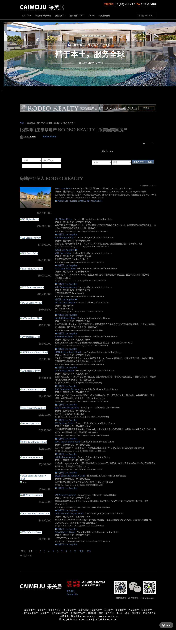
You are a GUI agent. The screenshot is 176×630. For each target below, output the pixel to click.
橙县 (127, 613)
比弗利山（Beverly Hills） (91, 201)
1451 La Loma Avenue (65, 457)
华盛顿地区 (83, 610)
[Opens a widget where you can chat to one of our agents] (166, 625)
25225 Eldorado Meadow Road (70, 475)
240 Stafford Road (64, 336)
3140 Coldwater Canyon (67, 389)
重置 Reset (139, 161)
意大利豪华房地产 (59, 613)
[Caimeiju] (42, 6)
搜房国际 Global (77, 15)
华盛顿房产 (96, 610)
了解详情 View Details (89, 63)
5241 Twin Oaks (63, 253)
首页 (22, 123)
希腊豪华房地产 (78, 613)
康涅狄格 (92, 613)
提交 (150, 161)
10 (75, 551)
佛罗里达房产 (69, 610)
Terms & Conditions (108, 616)
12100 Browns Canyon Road (69, 513)
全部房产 (41, 610)
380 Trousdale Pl (63, 188)
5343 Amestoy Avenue (66, 287)
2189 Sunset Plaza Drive (67, 407)
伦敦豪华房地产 (30, 613)
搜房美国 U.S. (60, 15)
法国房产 (44, 613)
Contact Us (72, 594)
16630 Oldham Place (65, 318)
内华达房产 (133, 610)
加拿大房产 (146, 610)
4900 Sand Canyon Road (67, 441)
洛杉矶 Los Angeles (67, 201)
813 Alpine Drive (63, 219)
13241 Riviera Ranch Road (68, 352)
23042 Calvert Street (65, 532)
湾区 (101, 613)
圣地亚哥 (136, 613)
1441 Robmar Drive (64, 370)
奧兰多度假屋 (149, 613)
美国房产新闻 (104, 15)
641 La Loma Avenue (65, 302)
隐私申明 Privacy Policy (83, 616)
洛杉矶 (119, 613)
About (91, 15)
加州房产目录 (54, 610)
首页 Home (26, 15)
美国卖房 (64, 616)
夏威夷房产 (120, 610)
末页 (89, 551)
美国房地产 (29, 610)
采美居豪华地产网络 (43, 15)
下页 (81, 551)
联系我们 (71, 591)
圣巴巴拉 (110, 613)
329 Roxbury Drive (64, 423)
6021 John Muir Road (65, 268)
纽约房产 (108, 610)
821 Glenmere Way (64, 237)
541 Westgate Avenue (65, 495)
